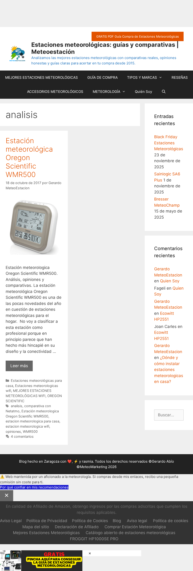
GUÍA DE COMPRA (102, 77)
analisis (16, 406)
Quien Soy (169, 281)
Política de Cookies (90, 520)
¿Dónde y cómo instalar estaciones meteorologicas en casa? (168, 369)
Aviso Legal (11, 520)
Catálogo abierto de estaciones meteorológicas (130, 532)
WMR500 (30, 431)
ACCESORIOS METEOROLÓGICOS (55, 91)
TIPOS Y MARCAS (142, 77)
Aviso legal (137, 520)
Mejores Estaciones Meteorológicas (46, 532)
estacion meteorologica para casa (32, 421)
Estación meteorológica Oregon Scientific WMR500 (29, 157)
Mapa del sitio (35, 526)
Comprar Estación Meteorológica (135, 526)
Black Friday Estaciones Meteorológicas (168, 142)
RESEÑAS (180, 77)
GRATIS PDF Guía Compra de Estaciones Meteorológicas (137, 36)
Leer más (21, 367)
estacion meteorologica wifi (27, 426)
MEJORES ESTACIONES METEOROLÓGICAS (41, 77)
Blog (117, 520)
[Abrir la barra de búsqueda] (164, 92)
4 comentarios (22, 436)
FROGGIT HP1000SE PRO (94, 538)
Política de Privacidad (46, 520)
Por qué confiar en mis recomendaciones (34, 487)
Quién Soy (143, 91)
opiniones (13, 431)
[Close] (6, 495)
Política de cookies (170, 520)
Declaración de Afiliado (77, 526)
